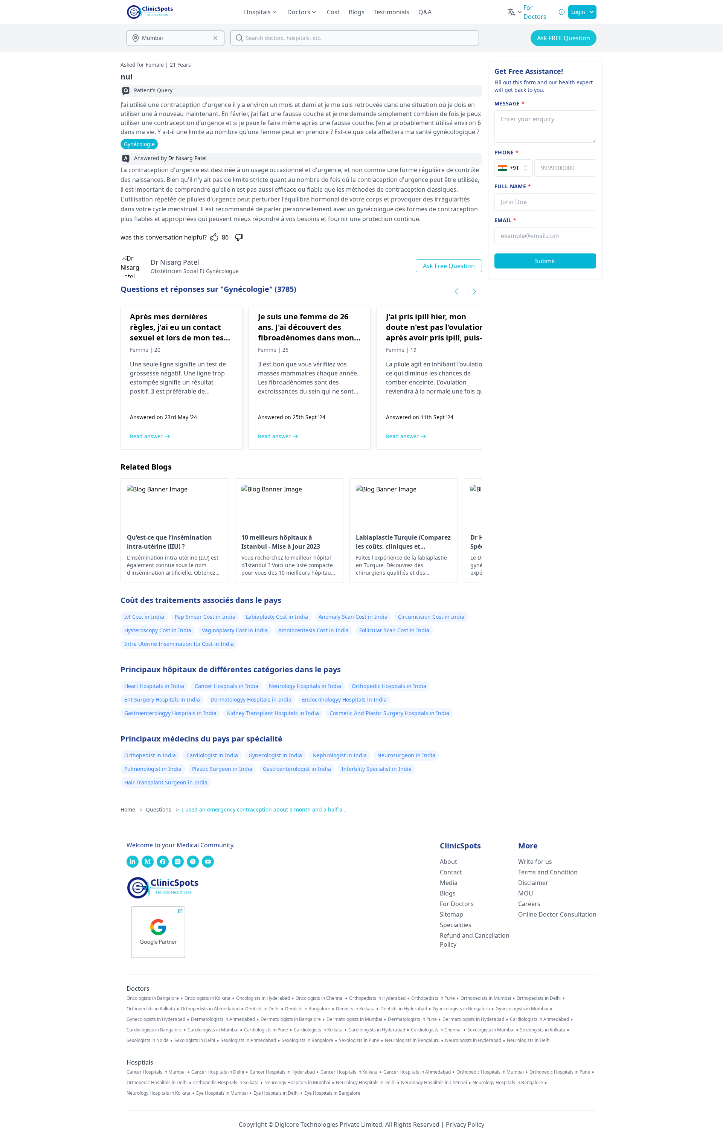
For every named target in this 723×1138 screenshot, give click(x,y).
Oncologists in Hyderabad (263, 998)
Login (578, 11)
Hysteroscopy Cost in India (157, 630)
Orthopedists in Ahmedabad (210, 1009)
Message (509, 103)
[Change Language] (515, 12)
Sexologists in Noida (148, 1040)
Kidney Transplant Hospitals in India (273, 713)
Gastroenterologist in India (297, 768)
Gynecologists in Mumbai (522, 1009)
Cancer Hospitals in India (226, 686)
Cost (333, 12)
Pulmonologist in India (153, 768)
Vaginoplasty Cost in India (235, 630)
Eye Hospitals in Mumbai (222, 1093)
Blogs (357, 12)
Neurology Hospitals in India (305, 686)
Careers (529, 904)
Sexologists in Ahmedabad (248, 1040)
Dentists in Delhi (262, 1009)
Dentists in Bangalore (307, 1009)
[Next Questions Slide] (474, 291)
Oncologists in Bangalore (153, 998)
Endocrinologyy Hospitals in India (344, 699)
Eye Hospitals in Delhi (276, 1093)
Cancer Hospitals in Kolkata (349, 1072)
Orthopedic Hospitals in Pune (559, 1072)
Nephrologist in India (340, 755)
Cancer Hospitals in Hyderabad (282, 1072)
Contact (451, 872)
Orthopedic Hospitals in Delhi (157, 1083)
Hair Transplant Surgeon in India (165, 782)
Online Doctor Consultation (557, 914)
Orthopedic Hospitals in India (389, 686)
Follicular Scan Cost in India (394, 630)
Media (449, 883)
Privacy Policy (465, 1124)
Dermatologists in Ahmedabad (223, 1019)
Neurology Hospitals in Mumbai (297, 1083)
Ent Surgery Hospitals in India (162, 699)
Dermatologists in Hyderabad (473, 1019)
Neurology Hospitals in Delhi (365, 1083)
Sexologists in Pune (359, 1040)
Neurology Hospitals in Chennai (434, 1083)
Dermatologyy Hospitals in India (250, 699)
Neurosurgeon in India (406, 755)
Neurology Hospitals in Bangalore (508, 1083)
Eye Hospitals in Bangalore (332, 1093)
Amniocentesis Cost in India (313, 630)
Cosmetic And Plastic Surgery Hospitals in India (389, 713)
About (448, 861)
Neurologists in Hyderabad (473, 1040)
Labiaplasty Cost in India (277, 616)
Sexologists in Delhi (194, 1040)
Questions (162, 809)
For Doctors (457, 904)
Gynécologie (139, 144)
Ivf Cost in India (144, 616)
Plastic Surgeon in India (222, 768)
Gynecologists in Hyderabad (156, 1019)
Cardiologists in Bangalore (154, 1030)
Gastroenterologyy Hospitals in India (170, 713)
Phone (506, 152)
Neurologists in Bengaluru (412, 1040)
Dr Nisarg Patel (175, 262)
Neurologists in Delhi (529, 1040)
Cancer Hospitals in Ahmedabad (417, 1072)
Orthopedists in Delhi (539, 998)
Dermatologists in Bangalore (291, 1019)
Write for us (535, 861)
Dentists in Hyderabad (403, 1009)
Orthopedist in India (150, 755)
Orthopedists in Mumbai (486, 998)
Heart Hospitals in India (154, 686)
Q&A (425, 12)
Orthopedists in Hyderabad (377, 998)
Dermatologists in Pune (412, 1019)
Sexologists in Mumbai (490, 1030)
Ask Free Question (449, 266)
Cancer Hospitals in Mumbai (156, 1072)
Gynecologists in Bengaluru (461, 1009)
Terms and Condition (548, 872)
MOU (525, 893)
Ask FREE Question (563, 38)
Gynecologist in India (275, 755)
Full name (512, 186)
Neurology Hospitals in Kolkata (159, 1093)
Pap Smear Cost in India (205, 616)
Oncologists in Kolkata (207, 998)
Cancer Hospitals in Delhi (217, 1072)
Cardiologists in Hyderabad (376, 1030)
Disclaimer (533, 883)
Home (131, 809)
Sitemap (451, 914)
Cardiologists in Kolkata (318, 1030)
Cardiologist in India (212, 755)
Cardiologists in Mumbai (213, 1030)
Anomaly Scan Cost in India (353, 616)
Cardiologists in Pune (266, 1030)
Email (505, 220)
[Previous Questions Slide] (456, 291)
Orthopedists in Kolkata (151, 1009)
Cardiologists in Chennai (436, 1030)
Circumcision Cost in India (431, 616)
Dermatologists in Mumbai (354, 1019)
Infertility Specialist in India (377, 768)
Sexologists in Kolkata (542, 1030)
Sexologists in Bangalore (307, 1040)
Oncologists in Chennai (319, 998)
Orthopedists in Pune (433, 998)
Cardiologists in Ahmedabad (539, 1019)
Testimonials (391, 12)
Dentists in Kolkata (355, 1009)
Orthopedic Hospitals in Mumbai (490, 1072)
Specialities (455, 925)
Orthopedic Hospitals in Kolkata (226, 1083)
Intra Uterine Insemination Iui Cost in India (179, 643)
